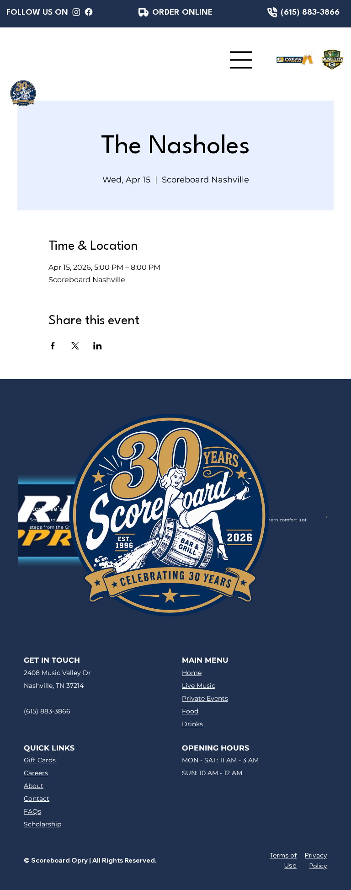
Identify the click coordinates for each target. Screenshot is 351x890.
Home (192, 673)
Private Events (205, 698)
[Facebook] (89, 12)
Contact (36, 798)
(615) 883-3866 (310, 12)
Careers (36, 773)
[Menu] (241, 59)
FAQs (32, 811)
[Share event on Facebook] (52, 345)
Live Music (198, 685)
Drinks (192, 724)
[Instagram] (76, 12)
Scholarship (42, 824)
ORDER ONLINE (182, 12)
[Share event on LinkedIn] (97, 345)
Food (190, 711)
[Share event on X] (75, 345)
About (33, 786)
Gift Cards (40, 760)
